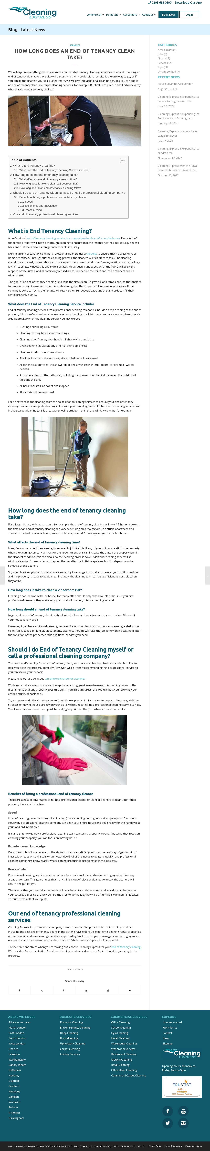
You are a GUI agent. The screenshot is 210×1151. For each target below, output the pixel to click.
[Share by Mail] (130, 990)
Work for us (170, 1027)
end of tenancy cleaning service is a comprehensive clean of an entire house (73, 238)
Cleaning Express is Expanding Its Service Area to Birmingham (178, 116)
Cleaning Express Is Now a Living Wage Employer (178, 133)
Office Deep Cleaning (124, 1070)
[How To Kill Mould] (2, 575)
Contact (167, 1033)
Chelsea (13, 1049)
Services (75, 45)
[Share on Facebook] (19, 990)
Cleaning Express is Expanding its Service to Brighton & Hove (178, 99)
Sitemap (168, 1043)
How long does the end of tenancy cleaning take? (45, 174)
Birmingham (16, 1118)
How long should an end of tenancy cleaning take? (50, 188)
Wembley (14, 1091)
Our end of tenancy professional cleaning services (45, 214)
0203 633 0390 (161, 2)
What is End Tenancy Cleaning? (34, 165)
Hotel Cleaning (120, 1038)
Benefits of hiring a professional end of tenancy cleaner (53, 197)
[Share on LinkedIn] (86, 990)
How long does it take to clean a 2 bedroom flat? (48, 183)
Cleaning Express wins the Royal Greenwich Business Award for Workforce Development (177, 168)
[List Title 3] (167, 1123)
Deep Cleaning (69, 1033)
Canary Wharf (17, 1065)
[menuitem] (94, 14)
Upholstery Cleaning (72, 1043)
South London (17, 1038)
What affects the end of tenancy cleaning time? (48, 179)
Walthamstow (17, 1059)
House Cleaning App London (175, 84)
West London (17, 1043)
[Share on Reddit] (108, 990)
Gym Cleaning (119, 1033)
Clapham (14, 1081)
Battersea (15, 1070)
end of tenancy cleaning (126, 947)
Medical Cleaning (121, 1059)
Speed (29, 201)
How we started (172, 1022)
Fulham (13, 1107)
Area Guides (165, 50)
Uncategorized (167, 71)
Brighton (14, 1113)
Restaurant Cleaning (123, 1054)
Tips (160, 67)
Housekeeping (69, 1038)
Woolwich (15, 1102)
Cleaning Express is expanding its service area (178, 151)
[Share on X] (42, 990)
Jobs (160, 54)
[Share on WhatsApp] (64, 990)
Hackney (14, 1075)
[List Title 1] (167, 1111)
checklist (91, 253)
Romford (14, 1086)
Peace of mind (33, 210)
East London (16, 1033)
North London (17, 1027)
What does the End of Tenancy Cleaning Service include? (54, 170)
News (161, 58)
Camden (14, 1096)
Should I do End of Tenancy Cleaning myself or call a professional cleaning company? (69, 192)
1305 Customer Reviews (182, 1094)
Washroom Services (123, 1049)
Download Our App (188, 2)
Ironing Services (70, 1054)
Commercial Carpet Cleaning (128, 1075)
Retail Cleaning (120, 1065)
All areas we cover (20, 1022)
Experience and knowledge (41, 205)
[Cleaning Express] (32, 14)
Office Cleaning (120, 1022)
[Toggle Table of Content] (121, 160)
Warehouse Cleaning (124, 1043)
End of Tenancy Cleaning (75, 1027)
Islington (14, 1054)
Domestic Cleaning (71, 1022)
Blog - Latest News (26, 29)
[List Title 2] (183, 1111)
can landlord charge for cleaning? (64, 678)
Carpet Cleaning (70, 1049)
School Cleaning (121, 1027)
